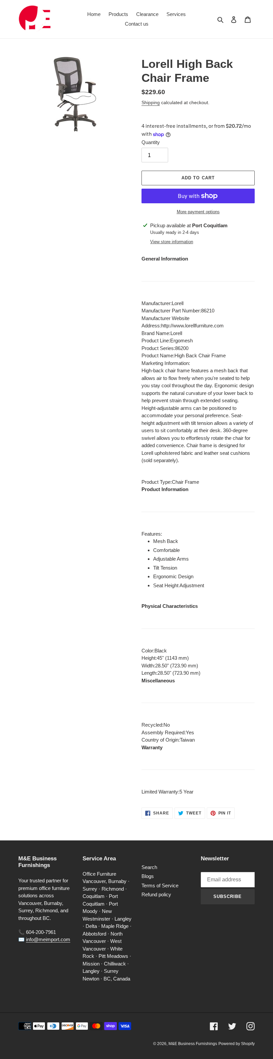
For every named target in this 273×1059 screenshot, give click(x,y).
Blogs (147, 876)
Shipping (150, 102)
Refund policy (156, 894)
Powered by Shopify (236, 1043)
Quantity (150, 142)
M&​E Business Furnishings (192, 1043)
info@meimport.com (48, 939)
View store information (171, 241)
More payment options (198, 211)
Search (149, 867)
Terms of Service (159, 885)
